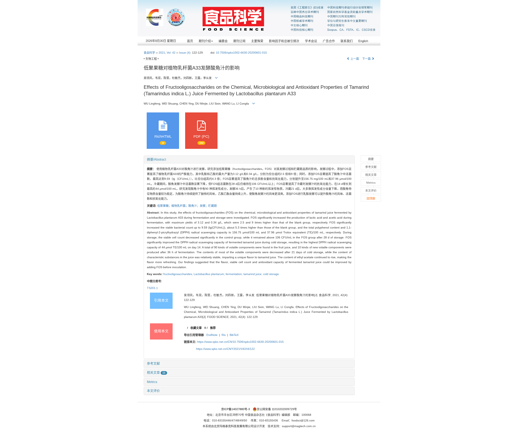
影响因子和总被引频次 (284, 41)
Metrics (152, 382)
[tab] (249, 159)
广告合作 (329, 41)
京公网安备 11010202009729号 (277, 409)
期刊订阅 (239, 41)
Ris (224, 334)
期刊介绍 (205, 41)
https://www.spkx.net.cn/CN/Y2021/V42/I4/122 (225, 348)
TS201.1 (152, 288)
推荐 (213, 327)
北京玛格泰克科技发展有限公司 (234, 426)
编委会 (223, 41)
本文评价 (153, 391)
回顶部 (371, 198)
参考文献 (153, 363)
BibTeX (234, 334)
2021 (162, 52)
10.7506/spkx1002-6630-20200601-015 (241, 52)
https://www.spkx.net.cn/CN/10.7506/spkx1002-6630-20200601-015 (240, 341)
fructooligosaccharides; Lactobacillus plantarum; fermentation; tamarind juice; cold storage (221, 274)
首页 (190, 41)
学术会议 (311, 41)
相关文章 (156, 372)
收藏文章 (196, 327)
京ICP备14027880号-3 (235, 409)
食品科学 (149, 52)
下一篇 (367, 58)
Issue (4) (184, 52)
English (363, 41)
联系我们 (347, 41)
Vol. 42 (171, 52)
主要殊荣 (257, 41)
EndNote (212, 334)
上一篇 (354, 58)
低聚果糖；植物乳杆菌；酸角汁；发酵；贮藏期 (187, 205)
